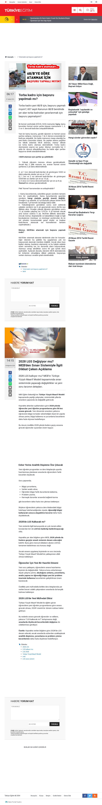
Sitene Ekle (38, 2)
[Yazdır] (10, 124)
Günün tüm (90, 19)
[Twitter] (10, 110)
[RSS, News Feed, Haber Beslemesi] (94, 796)
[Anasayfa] (6, 2)
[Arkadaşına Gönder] (10, 121)
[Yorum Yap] (10, 128)
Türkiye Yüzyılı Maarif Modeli (32, 654)
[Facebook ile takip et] (84, 796)
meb (24, 656)
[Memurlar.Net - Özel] (23, 263)
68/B (24, 271)
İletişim (48, 796)
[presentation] (11, 19)
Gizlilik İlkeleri (57, 796)
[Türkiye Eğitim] (18, 10)
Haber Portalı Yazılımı (15, 802)
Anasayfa (34, 796)
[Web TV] (91, 2)
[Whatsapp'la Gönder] (10, 117)
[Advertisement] (51, 38)
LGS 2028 (26, 652)
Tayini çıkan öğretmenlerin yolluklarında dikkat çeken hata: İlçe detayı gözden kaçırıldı (51, 19)
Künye (41, 796)
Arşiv (30, 2)
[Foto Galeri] (96, 2)
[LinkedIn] (10, 113)
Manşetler (12, 2)
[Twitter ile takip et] (89, 796)
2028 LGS (26, 647)
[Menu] (74, 10)
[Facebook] (10, 106)
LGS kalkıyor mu (28, 649)
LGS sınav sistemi (28, 659)
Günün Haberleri (22, 2)
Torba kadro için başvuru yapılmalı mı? (35, 269)
